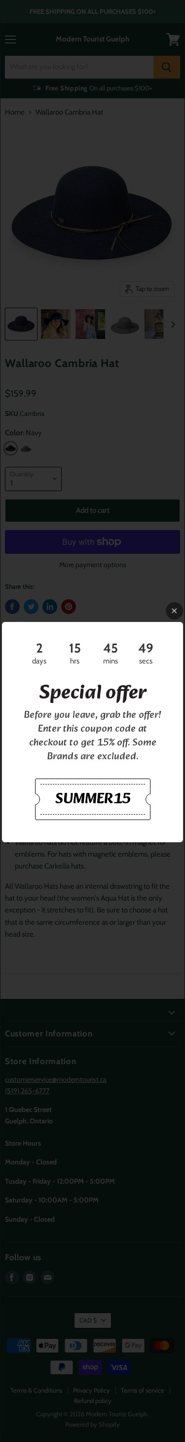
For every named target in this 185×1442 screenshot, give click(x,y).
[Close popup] (174, 610)
